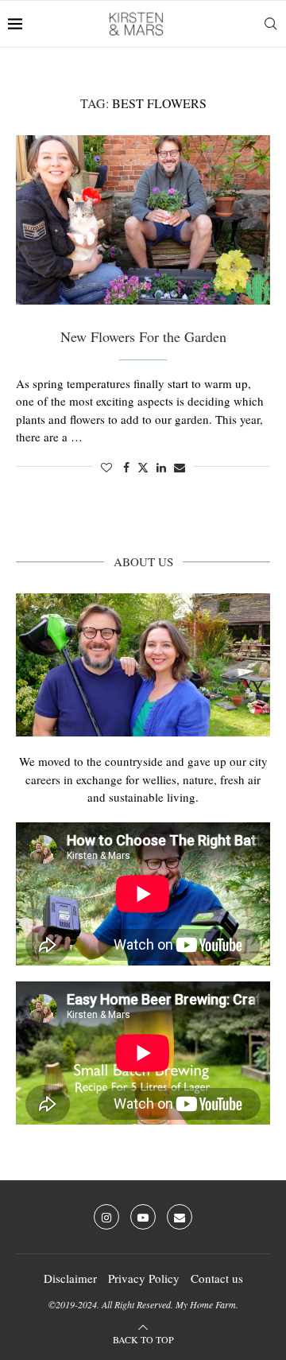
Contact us (217, 1278)
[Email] (179, 1217)
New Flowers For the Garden (143, 336)
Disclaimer (70, 1278)
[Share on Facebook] (126, 467)
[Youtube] (143, 1217)
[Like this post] (106, 467)
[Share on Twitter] (143, 467)
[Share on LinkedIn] (161, 467)
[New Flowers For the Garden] (143, 220)
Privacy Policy (144, 1278)
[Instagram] (106, 1217)
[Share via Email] (179, 467)
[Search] (270, 24)
